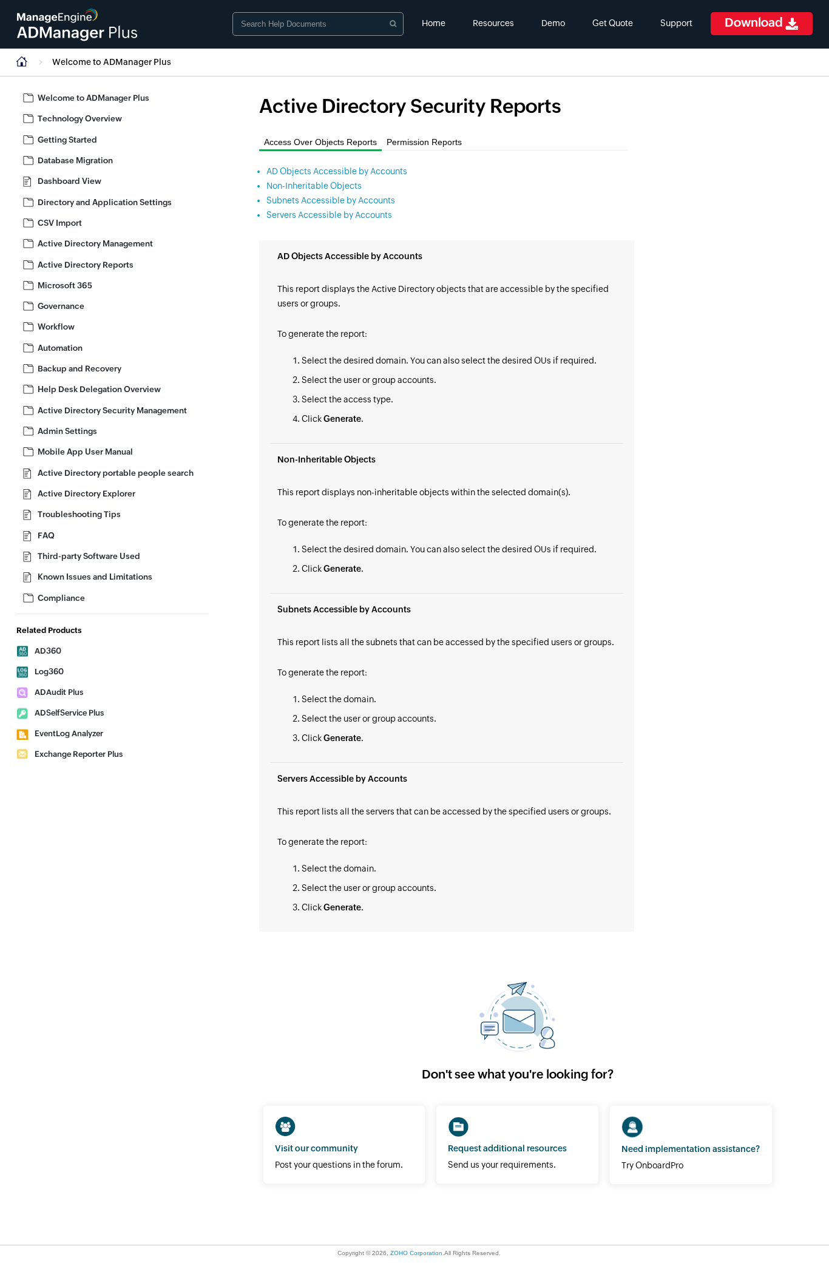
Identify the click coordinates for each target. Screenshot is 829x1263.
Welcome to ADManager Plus (111, 62)
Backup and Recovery (79, 368)
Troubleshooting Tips (79, 514)
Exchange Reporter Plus (79, 754)
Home (433, 23)
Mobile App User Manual (85, 451)
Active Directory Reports (86, 264)
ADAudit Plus (59, 692)
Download (755, 22)
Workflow (56, 326)
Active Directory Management (95, 243)
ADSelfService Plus (69, 712)
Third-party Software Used (89, 556)
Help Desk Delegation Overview (99, 389)
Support (676, 23)
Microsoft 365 (65, 285)
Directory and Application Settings (105, 202)
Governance (61, 306)
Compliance (61, 598)
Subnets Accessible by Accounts (330, 200)
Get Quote (612, 23)
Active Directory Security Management (112, 410)
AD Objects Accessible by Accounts (336, 171)
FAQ (46, 535)
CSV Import (60, 223)
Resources (493, 23)
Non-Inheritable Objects (314, 186)
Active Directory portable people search (116, 473)
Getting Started (67, 139)
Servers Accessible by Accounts (329, 215)
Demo (553, 23)
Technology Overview (80, 118)
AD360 (48, 650)
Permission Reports (424, 142)
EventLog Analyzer (69, 733)
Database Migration (75, 160)
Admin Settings (67, 431)
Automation (60, 348)
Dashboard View (69, 181)
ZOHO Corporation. (417, 1253)
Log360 (49, 671)
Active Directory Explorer (86, 493)
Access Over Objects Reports (320, 142)
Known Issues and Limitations (95, 576)
